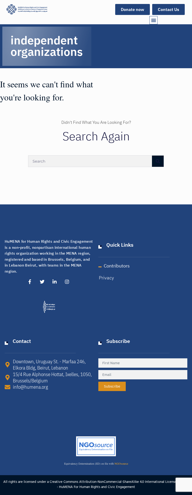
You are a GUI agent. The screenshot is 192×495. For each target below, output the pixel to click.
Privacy (106, 277)
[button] (153, 20)
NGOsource (121, 463)
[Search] (158, 161)
